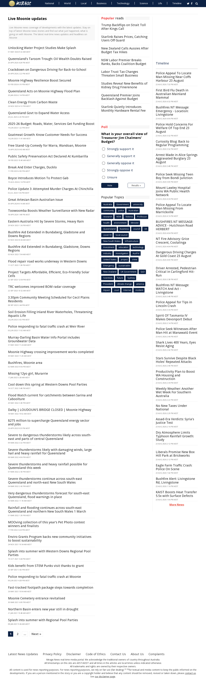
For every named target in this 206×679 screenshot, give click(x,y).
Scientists (108, 277)
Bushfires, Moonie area (25, 363)
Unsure (112, 177)
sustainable (124, 265)
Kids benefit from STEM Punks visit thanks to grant (46, 566)
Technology (123, 3)
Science (144, 3)
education (123, 247)
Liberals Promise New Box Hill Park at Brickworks (175, 454)
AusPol (136, 253)
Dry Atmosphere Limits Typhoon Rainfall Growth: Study (175, 436)
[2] (128, 669)
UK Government (128, 271)
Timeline (177, 3)
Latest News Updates (23, 654)
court (116, 290)
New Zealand (109, 271)
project (124, 259)
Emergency (108, 265)
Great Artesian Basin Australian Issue (35, 200)
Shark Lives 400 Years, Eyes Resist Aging (176, 344)
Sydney (131, 277)
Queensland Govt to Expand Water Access (39, 113)
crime (134, 259)
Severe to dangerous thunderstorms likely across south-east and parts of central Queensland (49, 437)
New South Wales (112, 241)
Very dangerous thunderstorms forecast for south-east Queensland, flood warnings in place (48, 495)
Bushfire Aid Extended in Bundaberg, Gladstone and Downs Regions (46, 234)
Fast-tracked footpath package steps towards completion (50, 587)
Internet (127, 290)
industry (107, 253)
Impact (106, 290)
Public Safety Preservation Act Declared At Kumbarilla (48, 156)
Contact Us (118, 654)
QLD (143, 271)
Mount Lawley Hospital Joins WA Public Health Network (173, 191)
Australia (107, 204)
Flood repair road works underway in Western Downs (47, 261)
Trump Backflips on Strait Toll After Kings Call (123, 27)
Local (83, 3)
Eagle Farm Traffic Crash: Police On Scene (174, 467)
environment (120, 222)
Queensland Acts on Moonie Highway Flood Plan (44, 91)
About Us (137, 654)
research (107, 216)
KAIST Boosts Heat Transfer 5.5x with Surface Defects (176, 494)
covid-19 (107, 234)
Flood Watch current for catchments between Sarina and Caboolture (50, 397)
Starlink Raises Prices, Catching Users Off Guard (124, 39)
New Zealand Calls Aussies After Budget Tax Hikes (125, 50)
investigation (122, 253)
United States (110, 259)
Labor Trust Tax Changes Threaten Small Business (119, 74)
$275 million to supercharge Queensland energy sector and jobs (48, 422)
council (136, 228)
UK (145, 228)
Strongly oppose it (120, 170)
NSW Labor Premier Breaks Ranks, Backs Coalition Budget (123, 62)
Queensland (109, 228)
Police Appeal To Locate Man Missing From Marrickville (173, 208)
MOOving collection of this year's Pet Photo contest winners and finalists (46, 524)
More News (176, 504)
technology (138, 247)
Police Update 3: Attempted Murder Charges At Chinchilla (50, 189)
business (124, 228)
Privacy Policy (52, 654)
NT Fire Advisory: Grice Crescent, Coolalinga (172, 241)
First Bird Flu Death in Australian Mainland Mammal (172, 94)
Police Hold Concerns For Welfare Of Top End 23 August (174, 128)
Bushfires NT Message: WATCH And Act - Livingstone (172, 289)
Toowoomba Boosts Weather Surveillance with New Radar (51, 211)
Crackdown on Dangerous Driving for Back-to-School (47, 70)
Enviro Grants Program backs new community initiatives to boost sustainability (49, 539)
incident (139, 290)
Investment (108, 247)
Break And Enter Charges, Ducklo (32, 167)
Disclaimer (73, 654)
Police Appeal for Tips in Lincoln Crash (174, 304)
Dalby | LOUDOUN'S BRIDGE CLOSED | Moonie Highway (49, 410)
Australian (133, 210)
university (138, 204)
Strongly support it (120, 149)
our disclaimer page (105, 676)
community (108, 210)
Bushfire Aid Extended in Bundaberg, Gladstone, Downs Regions (49, 248)
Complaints (156, 654)
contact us (190, 673)
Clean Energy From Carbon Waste (32, 102)
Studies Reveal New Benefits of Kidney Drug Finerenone (124, 85)
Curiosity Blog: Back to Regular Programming (172, 143)
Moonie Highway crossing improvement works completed (51, 352)
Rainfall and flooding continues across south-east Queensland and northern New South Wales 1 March (47, 510)
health (106, 222)
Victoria (129, 216)
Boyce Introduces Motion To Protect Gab (38, 178)
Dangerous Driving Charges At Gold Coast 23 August (176, 254)
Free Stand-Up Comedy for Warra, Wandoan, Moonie (47, 145)
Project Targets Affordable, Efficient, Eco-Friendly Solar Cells (48, 274)
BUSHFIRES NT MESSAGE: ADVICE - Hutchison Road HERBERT (174, 225)
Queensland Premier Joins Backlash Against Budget (120, 97)
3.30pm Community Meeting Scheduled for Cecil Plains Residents (48, 299)
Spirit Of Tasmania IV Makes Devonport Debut (174, 317)
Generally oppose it (120, 163)
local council (121, 234)
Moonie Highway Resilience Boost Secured (39, 80)
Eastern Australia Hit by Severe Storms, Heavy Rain (46, 221)
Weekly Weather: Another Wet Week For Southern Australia (175, 392)
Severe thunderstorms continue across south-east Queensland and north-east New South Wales (45, 481)
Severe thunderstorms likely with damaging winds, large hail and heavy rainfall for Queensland (50, 452)
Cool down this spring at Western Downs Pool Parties (47, 384)
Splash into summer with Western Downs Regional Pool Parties (49, 553)
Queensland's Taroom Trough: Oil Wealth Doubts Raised (50, 59)
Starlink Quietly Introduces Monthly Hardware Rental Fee (123, 109)
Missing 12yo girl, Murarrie (28, 373)
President (108, 283)
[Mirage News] (21, 3)
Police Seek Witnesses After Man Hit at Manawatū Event (176, 331)
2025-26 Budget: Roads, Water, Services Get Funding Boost (51, 124)
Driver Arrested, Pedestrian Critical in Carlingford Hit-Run (176, 272)
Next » (36, 634)
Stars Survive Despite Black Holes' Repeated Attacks (176, 360)
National (49, 3)
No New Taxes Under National (171, 408)
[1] (125, 669)
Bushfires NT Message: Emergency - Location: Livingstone (172, 111)
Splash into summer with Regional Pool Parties (43, 620)
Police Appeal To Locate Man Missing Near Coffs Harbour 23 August (173, 77)
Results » (136, 185)
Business (102, 3)
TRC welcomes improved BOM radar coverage (42, 287)
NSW (119, 216)
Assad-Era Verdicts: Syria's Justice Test (175, 421)
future (120, 277)
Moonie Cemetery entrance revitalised (36, 598)
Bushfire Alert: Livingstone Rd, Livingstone (175, 481)
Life (160, 3)
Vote (109, 185)
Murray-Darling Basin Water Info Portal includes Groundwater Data (44, 339)
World (67, 3)
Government (122, 204)
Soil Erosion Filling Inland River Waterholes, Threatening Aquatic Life (50, 314)
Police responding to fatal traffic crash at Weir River (46, 326)
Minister (135, 222)
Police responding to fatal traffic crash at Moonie (44, 577)
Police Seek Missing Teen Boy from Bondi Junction (174, 176)
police (121, 210)
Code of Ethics (96, 654)
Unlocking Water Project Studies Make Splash (42, 48)
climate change (124, 283)
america (140, 283)
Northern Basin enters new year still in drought (43, 609)
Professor (142, 216)
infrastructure (131, 241)
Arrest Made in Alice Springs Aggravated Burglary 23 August (176, 158)
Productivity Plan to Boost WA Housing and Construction (175, 375)
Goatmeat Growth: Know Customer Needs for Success (47, 135)
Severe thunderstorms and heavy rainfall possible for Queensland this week (47, 466)
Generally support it (121, 156)
